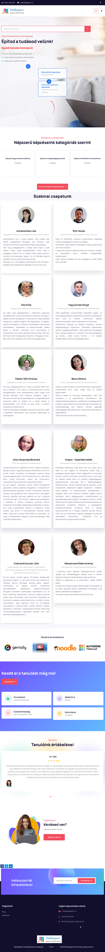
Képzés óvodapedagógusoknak (17, 158)
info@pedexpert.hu (26, 3)
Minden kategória (87, 158)
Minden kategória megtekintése (51, 187)
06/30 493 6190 (9, 3)
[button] (50, 796)
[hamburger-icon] (96, 11)
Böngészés (8, 682)
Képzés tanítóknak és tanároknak (52, 158)
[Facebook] (101, 2)
